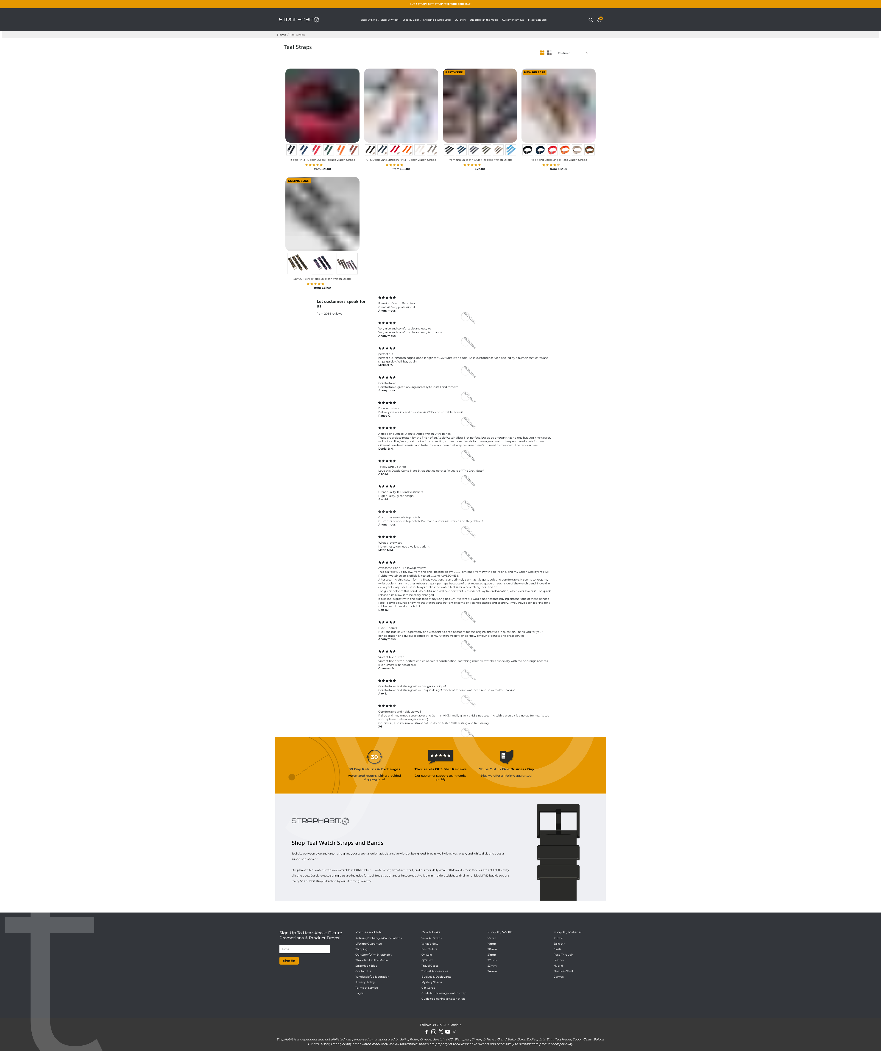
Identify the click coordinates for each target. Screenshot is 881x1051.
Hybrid (558, 965)
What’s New (429, 943)
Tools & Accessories (434, 971)
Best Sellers (429, 949)
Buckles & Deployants (436, 976)
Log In (359, 993)
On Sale (426, 954)
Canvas (559, 976)
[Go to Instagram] (434, 1032)
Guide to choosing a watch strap (443, 993)
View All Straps (431, 938)
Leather (559, 960)
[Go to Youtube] (448, 1032)
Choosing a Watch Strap (437, 19)
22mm (492, 960)
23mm (492, 965)
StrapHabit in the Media (484, 19)
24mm (492, 971)
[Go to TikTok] (454, 1032)
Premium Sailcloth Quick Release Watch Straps (480, 159)
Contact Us (363, 971)
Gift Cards (428, 987)
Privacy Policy (365, 982)
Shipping (361, 949)
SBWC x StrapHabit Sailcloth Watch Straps (322, 278)
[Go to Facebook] (426, 1032)
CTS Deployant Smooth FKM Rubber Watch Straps (401, 159)
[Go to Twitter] (440, 1032)
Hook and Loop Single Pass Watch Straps (558, 159)
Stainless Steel (563, 971)
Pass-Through (563, 954)
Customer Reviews (513, 19)
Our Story (460, 19)
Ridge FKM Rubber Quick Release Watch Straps (322, 159)
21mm (492, 954)
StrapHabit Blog (537, 19)
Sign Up (289, 960)
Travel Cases (429, 965)
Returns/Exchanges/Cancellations (378, 938)
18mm (492, 938)
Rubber (559, 938)
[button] (314, 165)
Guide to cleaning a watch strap (443, 998)
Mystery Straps (431, 982)
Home (281, 34)
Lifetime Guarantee (368, 943)
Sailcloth (559, 943)
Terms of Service (366, 987)
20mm (492, 949)
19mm (492, 943)
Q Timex (427, 960)
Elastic (558, 949)
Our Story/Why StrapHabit (373, 954)
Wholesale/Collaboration (372, 976)
